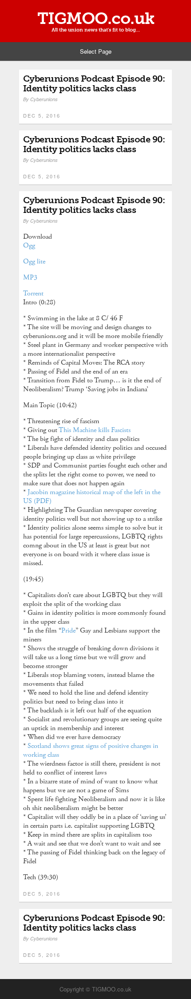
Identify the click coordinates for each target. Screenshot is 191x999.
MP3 (30, 277)
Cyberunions (44, 99)
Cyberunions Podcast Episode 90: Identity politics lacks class (94, 83)
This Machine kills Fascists (95, 430)
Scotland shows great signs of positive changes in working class (90, 750)
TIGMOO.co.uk (95, 18)
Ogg (29, 245)
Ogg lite (34, 261)
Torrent (33, 293)
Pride (68, 630)
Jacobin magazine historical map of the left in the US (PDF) (91, 497)
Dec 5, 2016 (41, 115)
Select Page (95, 51)
